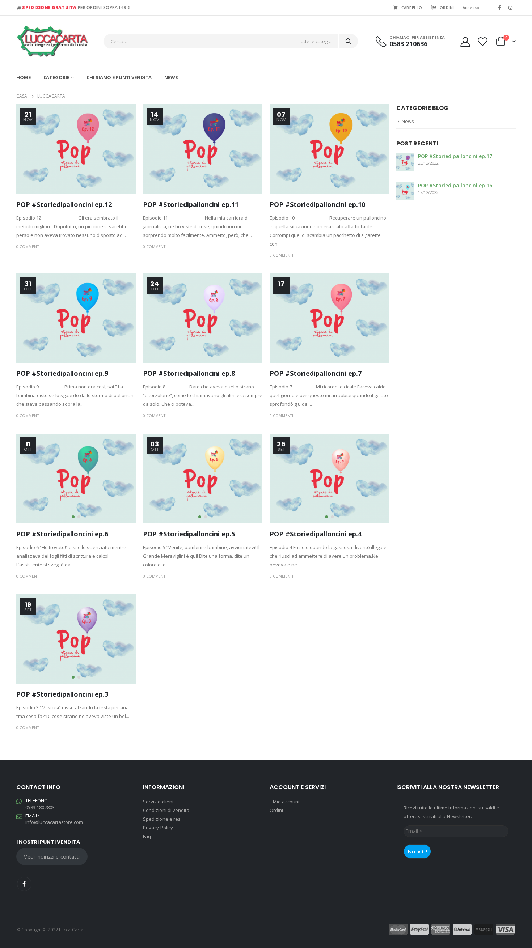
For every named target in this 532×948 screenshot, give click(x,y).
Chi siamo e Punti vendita (119, 77)
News (171, 77)
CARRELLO (411, 7)
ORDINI (447, 7)
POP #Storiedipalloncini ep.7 (316, 373)
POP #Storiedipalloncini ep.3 (62, 694)
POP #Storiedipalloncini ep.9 (62, 373)
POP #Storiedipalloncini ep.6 (62, 534)
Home (23, 77)
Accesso (471, 7)
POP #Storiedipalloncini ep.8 (189, 373)
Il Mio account (285, 801)
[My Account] (465, 41)
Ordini (276, 810)
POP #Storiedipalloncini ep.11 (190, 204)
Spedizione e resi (162, 819)
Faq (147, 836)
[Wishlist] (483, 41)
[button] (73, 517)
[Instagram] (510, 7)
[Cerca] (348, 41)
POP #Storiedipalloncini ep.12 (64, 204)
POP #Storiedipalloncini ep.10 (317, 204)
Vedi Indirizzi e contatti (52, 856)
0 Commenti (28, 246)
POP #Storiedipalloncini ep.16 (455, 185)
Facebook (24, 884)
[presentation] (23, 478)
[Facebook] (499, 7)
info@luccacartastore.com (54, 822)
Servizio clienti (159, 801)
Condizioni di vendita (166, 810)
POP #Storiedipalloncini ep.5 (189, 534)
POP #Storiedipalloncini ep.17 (455, 156)
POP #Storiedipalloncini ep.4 (316, 534)
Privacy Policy (158, 827)
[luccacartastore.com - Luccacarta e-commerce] (52, 41)
